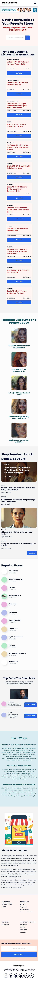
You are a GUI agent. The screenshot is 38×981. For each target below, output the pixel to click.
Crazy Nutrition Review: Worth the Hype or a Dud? (18, 545)
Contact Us (5, 924)
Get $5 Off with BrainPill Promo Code (17, 229)
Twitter (22, 927)
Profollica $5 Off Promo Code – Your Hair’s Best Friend (17, 147)
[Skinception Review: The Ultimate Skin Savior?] (19, 518)
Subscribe (19, 955)
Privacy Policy (24, 909)
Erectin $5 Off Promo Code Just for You (16, 125)
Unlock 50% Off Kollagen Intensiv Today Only (18, 63)
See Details (26, 69)
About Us (23, 904)
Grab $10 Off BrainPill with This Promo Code (18, 167)
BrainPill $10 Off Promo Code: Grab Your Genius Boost (18, 209)
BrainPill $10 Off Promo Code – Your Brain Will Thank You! (17, 251)
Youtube (23, 932)
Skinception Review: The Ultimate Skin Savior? (16, 533)
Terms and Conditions (27, 912)
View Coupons (30, 705)
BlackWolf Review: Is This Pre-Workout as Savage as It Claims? (18, 489)
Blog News (23, 907)
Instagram (23, 929)
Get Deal (19, 73)
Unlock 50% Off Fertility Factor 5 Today (17, 84)
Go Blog (32, 553)
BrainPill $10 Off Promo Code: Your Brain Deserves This (17, 189)
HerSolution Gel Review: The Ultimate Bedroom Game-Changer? (17, 470)
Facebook (23, 924)
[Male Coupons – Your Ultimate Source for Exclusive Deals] (9, 3)
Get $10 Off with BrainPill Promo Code (18, 271)
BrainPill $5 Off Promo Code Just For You (17, 292)
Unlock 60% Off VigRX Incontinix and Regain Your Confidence (17, 105)
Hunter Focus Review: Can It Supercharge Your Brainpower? (18, 501)
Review (4, 906)
